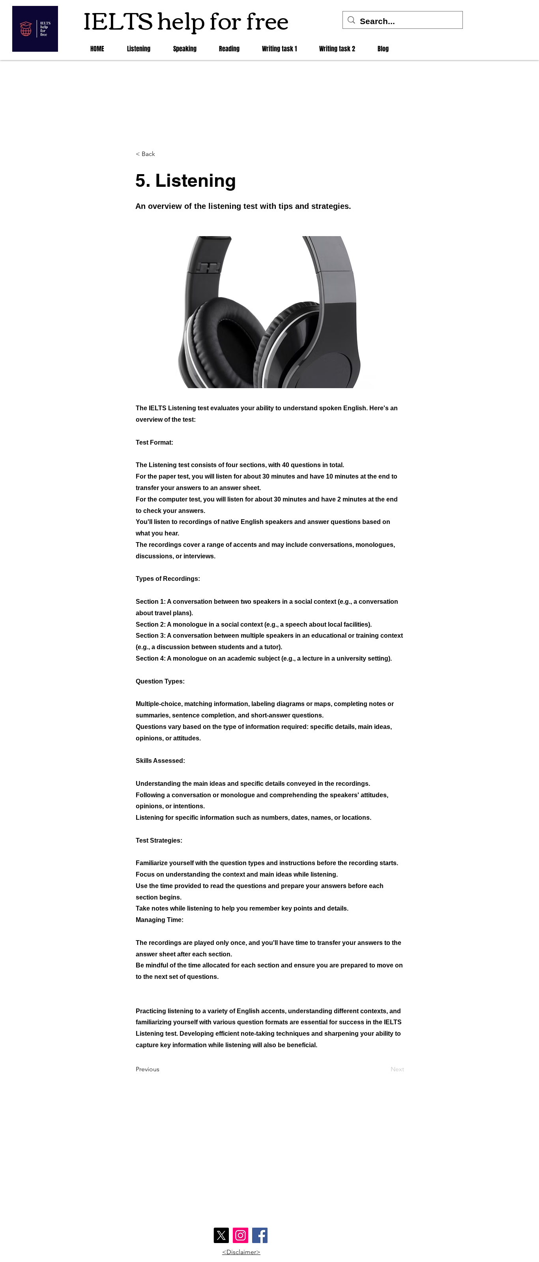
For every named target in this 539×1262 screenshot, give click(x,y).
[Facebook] (260, 1235)
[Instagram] (240, 1235)
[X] (221, 1235)
